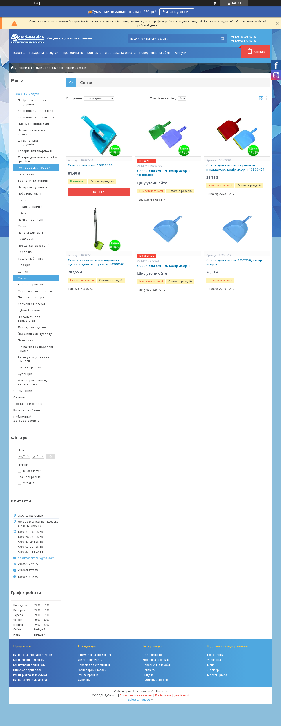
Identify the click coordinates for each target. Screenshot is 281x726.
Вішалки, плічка (30, 207)
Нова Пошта (215, 655)
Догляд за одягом (32, 327)
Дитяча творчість (90, 660)
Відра (22, 200)
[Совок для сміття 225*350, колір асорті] (237, 229)
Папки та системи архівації (32, 132)
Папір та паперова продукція (32, 102)
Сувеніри (25, 374)
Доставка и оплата (28, 404)
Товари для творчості (35, 151)
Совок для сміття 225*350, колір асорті (234, 262)
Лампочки (26, 340)
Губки (22, 213)
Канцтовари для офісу (35, 111)
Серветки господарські (36, 291)
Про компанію (73, 53)
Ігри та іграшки (29, 367)
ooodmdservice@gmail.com (36, 558)
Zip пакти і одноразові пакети (35, 349)
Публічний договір (156, 680)
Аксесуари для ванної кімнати (35, 359)
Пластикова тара (31, 297)
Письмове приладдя (27, 670)
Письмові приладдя (33, 124)
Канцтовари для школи (36, 117)
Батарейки (26, 174)
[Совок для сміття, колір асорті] (168, 229)
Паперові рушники (32, 187)
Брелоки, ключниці (33, 180)
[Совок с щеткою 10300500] (99, 134)
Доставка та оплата (120, 53)
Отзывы (19, 397)
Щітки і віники (29, 310)
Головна (19, 53)
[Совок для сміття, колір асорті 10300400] (168, 134)
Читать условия (176, 11)
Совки (22, 278)
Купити (98, 192)
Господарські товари (59, 68)
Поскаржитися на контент (136, 695)
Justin (210, 665)
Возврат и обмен (26, 410)
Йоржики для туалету (35, 334)
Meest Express (217, 675)
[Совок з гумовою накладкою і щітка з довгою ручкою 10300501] (99, 229)
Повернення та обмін (155, 53)
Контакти (94, 53)
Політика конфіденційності (172, 695)
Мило (22, 226)
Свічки (23, 271)
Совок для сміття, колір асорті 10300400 (163, 173)
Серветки (25, 252)
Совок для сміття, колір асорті (163, 266)
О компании (22, 391)
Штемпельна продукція (28, 142)
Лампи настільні (30, 220)
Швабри (24, 265)
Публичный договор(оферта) (27, 419)
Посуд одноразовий (34, 245)
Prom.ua (161, 691)
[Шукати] (222, 38)
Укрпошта (214, 660)
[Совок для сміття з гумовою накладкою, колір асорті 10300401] (237, 134)
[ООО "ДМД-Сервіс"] (27, 38)
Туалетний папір (31, 258)
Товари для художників (94, 665)
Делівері (213, 670)
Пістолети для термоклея (29, 319)
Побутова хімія (29, 193)
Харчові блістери (31, 304)
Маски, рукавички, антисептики (32, 382)
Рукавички (26, 239)
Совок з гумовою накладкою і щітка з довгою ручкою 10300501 (96, 262)
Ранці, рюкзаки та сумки (30, 675)
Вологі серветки (30, 284)
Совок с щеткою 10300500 (90, 165)
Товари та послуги (43, 53)
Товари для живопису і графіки (36, 159)
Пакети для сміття (32, 233)
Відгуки (180, 53)
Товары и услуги (26, 94)
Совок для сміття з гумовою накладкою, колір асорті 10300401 (235, 167)
